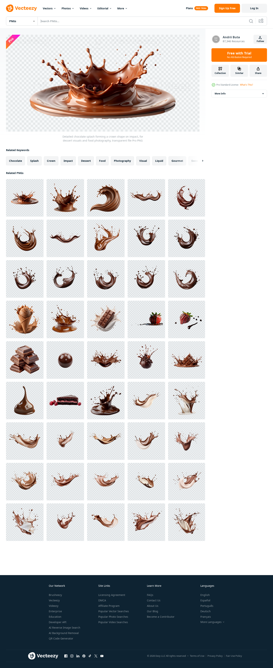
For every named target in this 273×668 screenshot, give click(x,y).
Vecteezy (54, 600)
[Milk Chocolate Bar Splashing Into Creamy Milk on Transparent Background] (106, 319)
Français (205, 616)
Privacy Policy (215, 655)
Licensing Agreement (111, 595)
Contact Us (153, 600)
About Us (152, 606)
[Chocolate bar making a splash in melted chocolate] (186, 360)
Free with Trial (239, 55)
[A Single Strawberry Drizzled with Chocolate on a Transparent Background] (186, 319)
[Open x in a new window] (95, 655)
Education (55, 616)
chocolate (15, 160)
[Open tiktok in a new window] (89, 655)
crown (51, 160)
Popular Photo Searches (113, 616)
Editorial (102, 8)
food (102, 160)
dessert (86, 160)
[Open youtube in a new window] (101, 655)
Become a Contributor (160, 616)
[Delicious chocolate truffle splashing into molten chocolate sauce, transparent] (146, 360)
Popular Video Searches (113, 622)
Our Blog (152, 611)
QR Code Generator (61, 638)
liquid (159, 160)
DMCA (102, 600)
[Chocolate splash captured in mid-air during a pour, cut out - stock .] (106, 400)
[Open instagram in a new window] (71, 655)
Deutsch (205, 611)
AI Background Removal (64, 633)
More (120, 8)
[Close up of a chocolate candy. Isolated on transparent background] (65, 360)
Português (206, 606)
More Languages (211, 622)
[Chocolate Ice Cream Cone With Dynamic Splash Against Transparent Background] (25, 319)
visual (143, 160)
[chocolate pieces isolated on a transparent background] (25, 360)
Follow (260, 41)
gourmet (177, 160)
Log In (254, 8)
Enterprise (55, 611)
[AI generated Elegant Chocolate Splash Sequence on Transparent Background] (146, 238)
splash (34, 160)
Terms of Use (197, 655)
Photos (66, 8)
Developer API (57, 622)
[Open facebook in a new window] (65, 655)
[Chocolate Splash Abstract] (106, 360)
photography (122, 160)
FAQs (150, 595)
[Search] (251, 21)
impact (68, 160)
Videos (84, 8)
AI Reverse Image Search (64, 627)
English (205, 595)
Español (205, 600)
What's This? (246, 84)
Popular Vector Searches (113, 611)
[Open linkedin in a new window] (77, 655)
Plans (189, 8)
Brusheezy (55, 595)
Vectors (48, 8)
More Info (220, 93)
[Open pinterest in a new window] (83, 655)
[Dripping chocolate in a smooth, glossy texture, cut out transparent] (25, 400)
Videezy (53, 606)
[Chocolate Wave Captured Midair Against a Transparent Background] (106, 198)
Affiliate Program (109, 606)
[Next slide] (199, 160)
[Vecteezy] (21, 8)
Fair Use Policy (234, 655)
